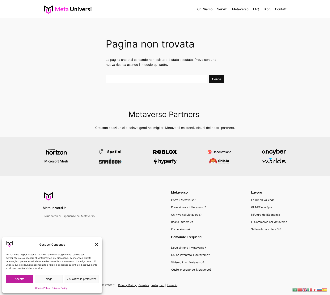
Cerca (216, 79)
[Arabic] (294, 290)
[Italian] (309, 290)
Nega (49, 279)
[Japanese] (314, 290)
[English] (304, 290)
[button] (97, 244)
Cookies (143, 285)
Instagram (157, 285)
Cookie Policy (42, 288)
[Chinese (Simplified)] (299, 290)
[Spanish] (324, 290)
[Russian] (319, 290)
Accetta (19, 279)
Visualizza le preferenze (81, 279)
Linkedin (172, 285)
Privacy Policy (59, 288)
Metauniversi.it (54, 208)
